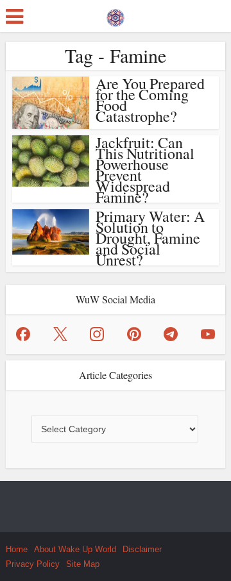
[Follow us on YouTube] (208, 334)
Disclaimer (142, 549)
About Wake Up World (75, 549)
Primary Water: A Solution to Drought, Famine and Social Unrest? (150, 238)
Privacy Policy (33, 564)
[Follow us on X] (60, 334)
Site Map (82, 564)
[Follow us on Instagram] (97, 334)
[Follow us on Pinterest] (134, 334)
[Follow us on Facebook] (23, 334)
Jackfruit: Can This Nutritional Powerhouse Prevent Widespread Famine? (145, 169)
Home (17, 549)
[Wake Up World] (115, 15)
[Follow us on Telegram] (171, 334)
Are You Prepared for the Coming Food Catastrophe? (150, 99)
